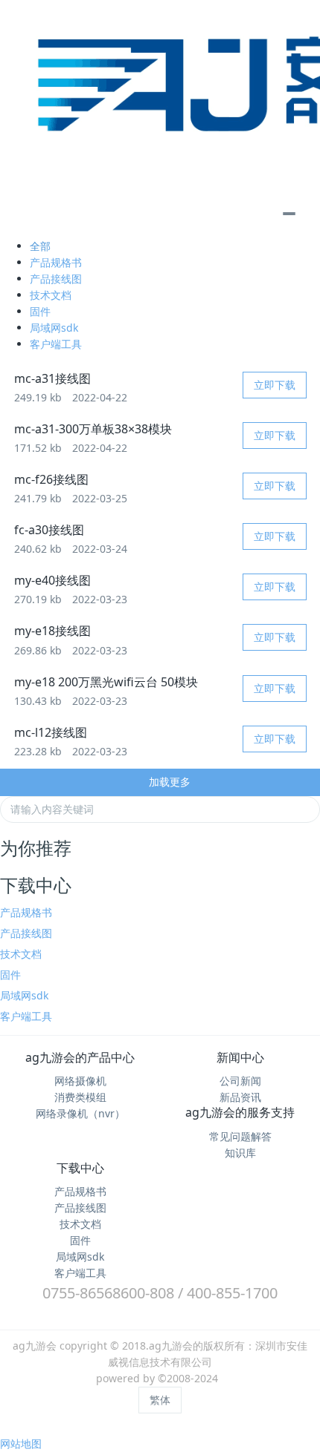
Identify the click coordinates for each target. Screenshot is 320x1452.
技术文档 (50, 295)
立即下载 (274, 385)
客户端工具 (56, 344)
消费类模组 (80, 1097)
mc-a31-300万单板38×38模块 (93, 429)
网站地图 (21, 1443)
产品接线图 (56, 279)
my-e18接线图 (52, 630)
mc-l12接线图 (50, 732)
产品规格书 (56, 262)
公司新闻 (240, 1081)
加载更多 (168, 782)
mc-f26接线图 (51, 479)
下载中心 (80, 1168)
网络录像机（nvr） (80, 1113)
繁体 (160, 1400)
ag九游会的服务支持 (240, 1112)
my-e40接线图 (52, 580)
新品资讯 (240, 1097)
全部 (40, 246)
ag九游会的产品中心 (80, 1057)
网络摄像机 (80, 1081)
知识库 (240, 1153)
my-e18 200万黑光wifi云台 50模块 (106, 682)
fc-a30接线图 (49, 530)
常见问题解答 (240, 1136)
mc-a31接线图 (52, 378)
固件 (40, 311)
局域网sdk (54, 328)
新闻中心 (240, 1057)
